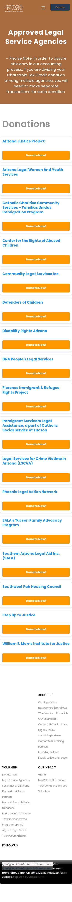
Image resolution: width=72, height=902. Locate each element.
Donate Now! (36, 155)
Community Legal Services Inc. (30, 274)
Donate (60, 7)
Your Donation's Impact (52, 786)
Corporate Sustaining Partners (51, 743)
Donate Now (9, 774)
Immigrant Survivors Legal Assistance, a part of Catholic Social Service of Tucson (30, 426)
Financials (62, 713)
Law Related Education (51, 780)
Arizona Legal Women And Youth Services (32, 172)
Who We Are (45, 713)
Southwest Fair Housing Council (31, 587)
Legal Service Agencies (16, 780)
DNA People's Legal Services (27, 359)
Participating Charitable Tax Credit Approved (16, 816)
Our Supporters (47, 702)
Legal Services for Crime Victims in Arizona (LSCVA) (34, 461)
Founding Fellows (48, 752)
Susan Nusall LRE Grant (15, 786)
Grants (42, 774)
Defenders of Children (22, 302)
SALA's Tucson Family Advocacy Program (32, 522)
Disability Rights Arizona (24, 331)
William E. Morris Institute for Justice (36, 644)
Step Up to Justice (18, 615)
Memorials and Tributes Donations (16, 805)
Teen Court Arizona (13, 836)
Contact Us (45, 724)
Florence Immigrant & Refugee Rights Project (30, 390)
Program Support (12, 824)
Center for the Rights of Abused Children (31, 243)
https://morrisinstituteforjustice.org (26, 868)
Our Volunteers (47, 719)
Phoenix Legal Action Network (29, 492)
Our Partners (59, 724)
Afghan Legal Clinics (14, 830)
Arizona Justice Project (23, 141)
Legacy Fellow (46, 730)
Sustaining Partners (49, 735)
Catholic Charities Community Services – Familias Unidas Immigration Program (30, 208)
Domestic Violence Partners (13, 794)
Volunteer (44, 791)
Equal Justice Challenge (52, 758)
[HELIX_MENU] (43, 8)
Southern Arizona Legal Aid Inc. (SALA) (31, 556)
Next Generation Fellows (52, 708)
